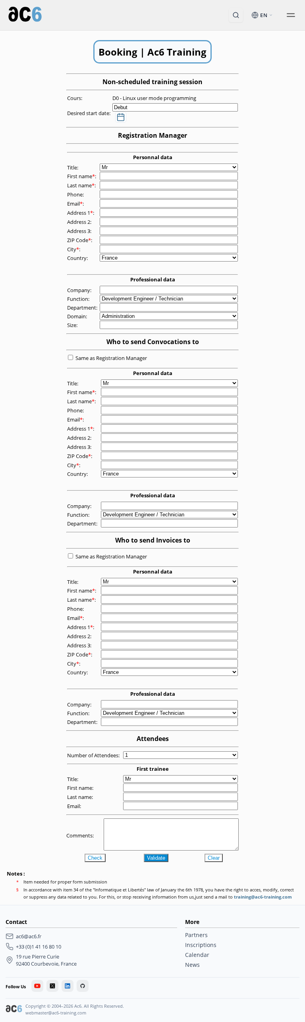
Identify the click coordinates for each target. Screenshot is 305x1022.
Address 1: (81, 212)
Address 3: (80, 231)
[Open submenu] (290, 15)
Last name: (82, 185)
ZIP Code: (80, 240)
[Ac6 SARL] (14, 1009)
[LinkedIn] (67, 986)
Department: (82, 307)
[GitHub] (83, 986)
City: (74, 249)
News (192, 964)
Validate (156, 858)
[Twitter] (52, 986)
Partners (196, 935)
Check (95, 858)
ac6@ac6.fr (28, 936)
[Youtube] (37, 986)
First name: (82, 176)
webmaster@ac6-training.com (55, 1013)
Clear (214, 858)
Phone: (76, 194)
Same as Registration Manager (111, 358)
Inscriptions (200, 945)
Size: (73, 325)
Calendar (197, 954)
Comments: (80, 835)
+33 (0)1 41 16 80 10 (38, 946)
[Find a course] (236, 15)
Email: (76, 203)
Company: (80, 290)
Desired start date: (89, 113)
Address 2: (80, 221)
